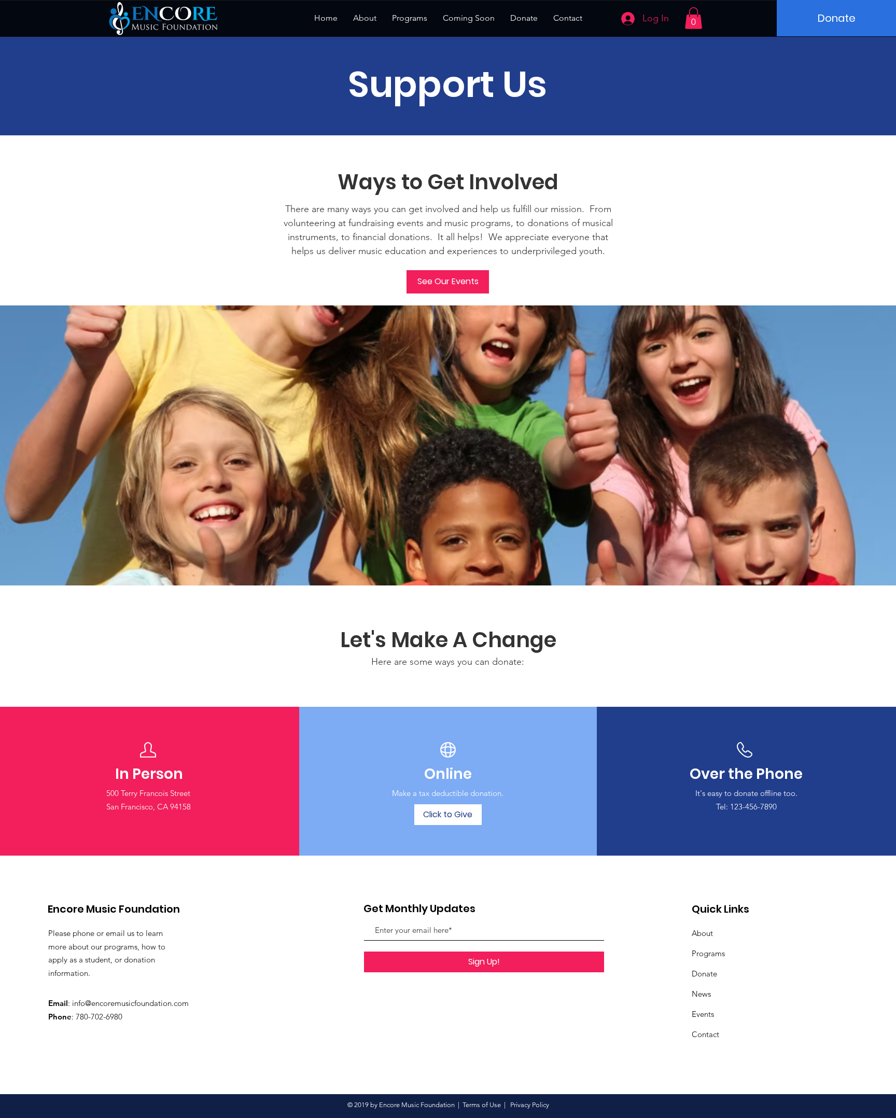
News (701, 994)
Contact (705, 1034)
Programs (708, 953)
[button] (693, 18)
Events (703, 1014)
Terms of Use (482, 1105)
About (702, 933)
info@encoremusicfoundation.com (130, 1003)
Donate (704, 974)
